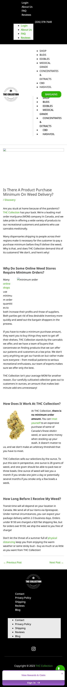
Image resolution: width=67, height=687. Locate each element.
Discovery (10, 200)
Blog (17, 610)
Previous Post (12, 562)
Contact (19, 593)
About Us (27, 6)
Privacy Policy (23, 597)
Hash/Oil (49, 134)
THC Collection (11, 212)
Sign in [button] (31, 682)
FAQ (24, 10)
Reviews (26, 14)
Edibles (48, 106)
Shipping (20, 601)
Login (24, 25)
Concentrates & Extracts (49, 75)
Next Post (57, 562)
